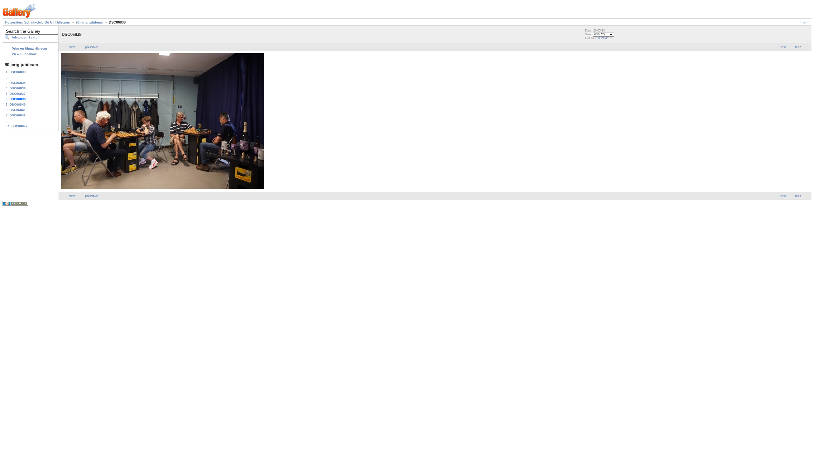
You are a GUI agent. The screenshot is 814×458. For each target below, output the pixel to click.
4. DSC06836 (16, 88)
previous (92, 47)
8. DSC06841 (16, 110)
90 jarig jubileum (89, 22)
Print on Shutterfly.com (29, 48)
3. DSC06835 (16, 83)
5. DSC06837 (16, 93)
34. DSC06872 (17, 126)
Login (804, 22)
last (798, 47)
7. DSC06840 (16, 104)
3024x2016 (605, 38)
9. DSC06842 (16, 115)
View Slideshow (24, 54)
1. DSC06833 (16, 72)
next (783, 47)
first (72, 47)
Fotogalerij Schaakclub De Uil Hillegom (37, 22)
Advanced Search (25, 37)
